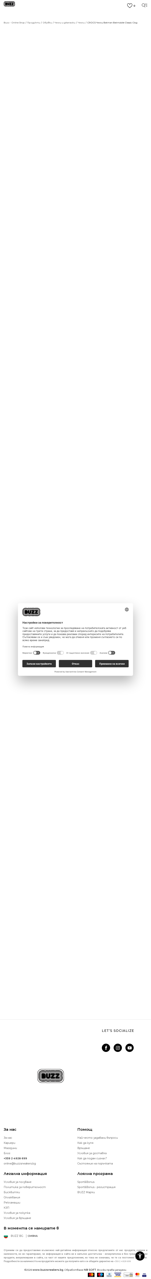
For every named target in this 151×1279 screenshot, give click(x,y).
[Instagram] (118, 1048)
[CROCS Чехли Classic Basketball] (75, 754)
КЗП (6, 1207)
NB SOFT (90, 1269)
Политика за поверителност (25, 1187)
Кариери (9, 1143)
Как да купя (85, 1143)
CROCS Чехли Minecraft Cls (75, 500)
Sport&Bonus (85, 1182)
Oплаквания (12, 1197)
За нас (8, 1137)
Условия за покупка (17, 1213)
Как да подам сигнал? (92, 1158)
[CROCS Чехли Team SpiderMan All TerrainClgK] (75, 916)
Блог (7, 1153)
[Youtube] (129, 1048)
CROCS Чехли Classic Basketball (75, 824)
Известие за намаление (131, 65)
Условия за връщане (17, 1218)
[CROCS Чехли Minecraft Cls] (75, 430)
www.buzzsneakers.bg (48, 1269)
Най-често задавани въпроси (97, 1137)
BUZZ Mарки (86, 1192)
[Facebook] (106, 1048)
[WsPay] (128, 1275)
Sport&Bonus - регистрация (96, 1187)
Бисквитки (12, 1192)
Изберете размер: (90, 93)
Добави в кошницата (105, 130)
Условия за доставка (92, 1153)
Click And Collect (75, 25)
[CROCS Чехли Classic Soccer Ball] (75, 592)
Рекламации (12, 1202)
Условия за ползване (17, 1182)
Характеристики (93, 235)
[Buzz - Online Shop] (9, 5)
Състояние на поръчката (95, 1163)
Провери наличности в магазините (108, 247)
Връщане (83, 1148)
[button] (84, 142)
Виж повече (76, 32)
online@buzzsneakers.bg (20, 1163)
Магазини (10, 1148)
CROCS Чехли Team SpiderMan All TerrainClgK (75, 986)
